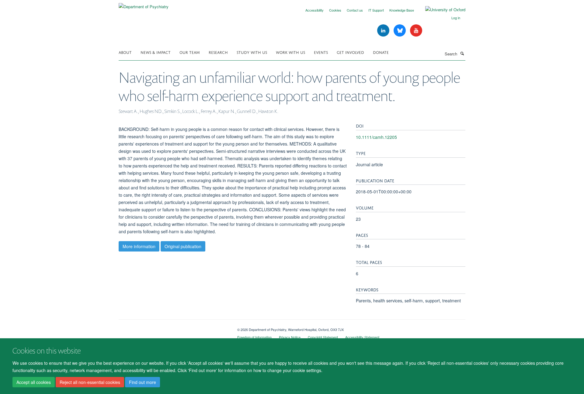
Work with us (290, 52)
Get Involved (350, 52)
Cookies (335, 10)
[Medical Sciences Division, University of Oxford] (173, 327)
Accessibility (314, 10)
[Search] (462, 53)
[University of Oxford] (440, 9)
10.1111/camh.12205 (376, 137)
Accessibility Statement (362, 337)
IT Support (376, 10)
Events (321, 52)
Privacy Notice (290, 337)
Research (218, 52)
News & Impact (156, 52)
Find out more (142, 382)
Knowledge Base (401, 10)
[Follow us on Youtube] (416, 30)
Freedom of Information (254, 337)
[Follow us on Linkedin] (384, 30)
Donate (381, 52)
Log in (455, 17)
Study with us (252, 52)
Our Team (189, 52)
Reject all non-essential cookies (90, 382)
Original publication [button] (183, 246)
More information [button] (139, 246)
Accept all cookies (33, 382)
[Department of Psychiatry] (144, 4)
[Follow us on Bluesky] (400, 30)
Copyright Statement (323, 337)
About (125, 52)
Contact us (355, 10)
